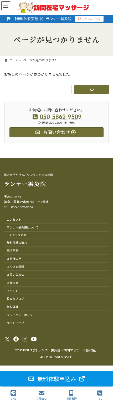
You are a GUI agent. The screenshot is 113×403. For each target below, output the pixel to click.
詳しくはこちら (89, 19)
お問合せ (41, 398)
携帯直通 (71, 398)
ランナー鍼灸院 (25, 184)
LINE (13, 398)
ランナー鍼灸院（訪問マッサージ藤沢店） (68, 350)
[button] (56, 378)
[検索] (91, 89)
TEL (99, 398)
